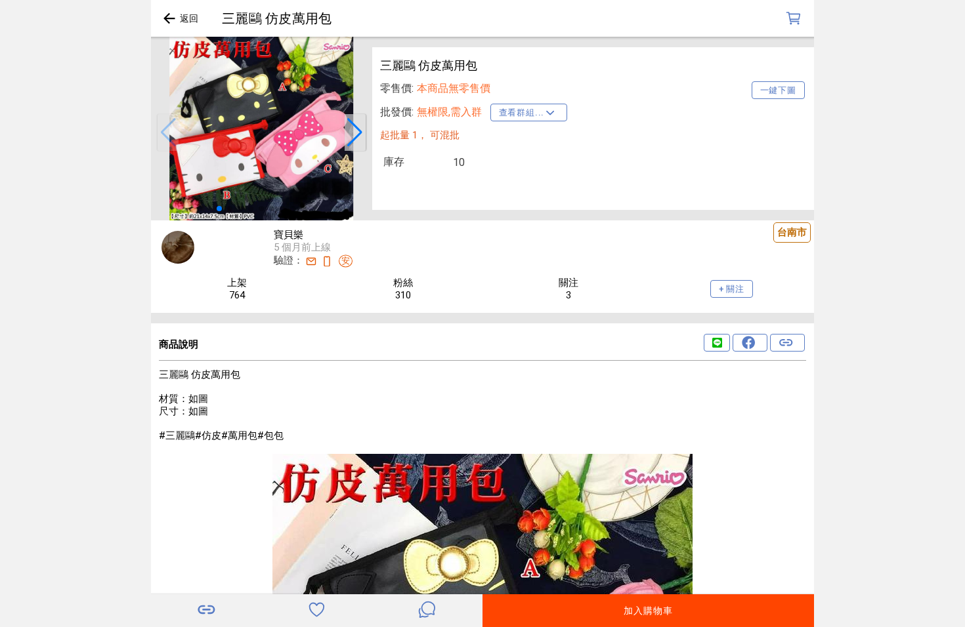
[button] (168, 132)
